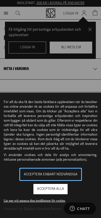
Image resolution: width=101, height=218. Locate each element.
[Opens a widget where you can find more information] (80, 209)
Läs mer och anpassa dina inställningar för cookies (34, 201)
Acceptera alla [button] (50, 189)
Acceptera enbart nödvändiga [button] (50, 174)
